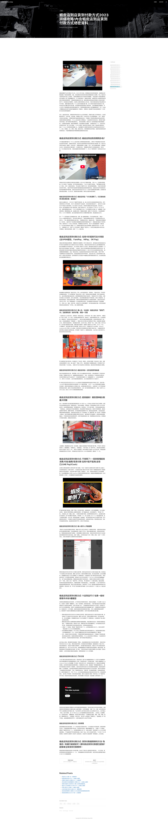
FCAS (60, 810)
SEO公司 (71, 810)
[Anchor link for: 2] (58, 312)
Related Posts (113, 88)
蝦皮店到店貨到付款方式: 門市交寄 (116, 82)
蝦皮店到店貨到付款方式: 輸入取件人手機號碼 (116, 78)
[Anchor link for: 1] (58, 138)
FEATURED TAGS (63, 800)
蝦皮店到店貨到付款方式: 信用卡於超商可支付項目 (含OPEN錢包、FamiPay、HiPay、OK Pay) (115, 69)
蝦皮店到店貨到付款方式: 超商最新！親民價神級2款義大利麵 (115, 74)
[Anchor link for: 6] (58, 723)
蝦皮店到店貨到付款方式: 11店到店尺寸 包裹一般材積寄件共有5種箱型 (115, 80)
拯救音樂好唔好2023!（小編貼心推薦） (71, 778)
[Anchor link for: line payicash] (58, 464)
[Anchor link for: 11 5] (58, 598)
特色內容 (69, 803)
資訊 (64, 803)
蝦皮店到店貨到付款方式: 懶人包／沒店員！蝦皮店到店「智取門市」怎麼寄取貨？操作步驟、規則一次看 (116, 70)
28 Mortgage (65, 810)
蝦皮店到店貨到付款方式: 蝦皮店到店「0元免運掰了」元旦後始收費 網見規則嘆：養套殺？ (116, 67)
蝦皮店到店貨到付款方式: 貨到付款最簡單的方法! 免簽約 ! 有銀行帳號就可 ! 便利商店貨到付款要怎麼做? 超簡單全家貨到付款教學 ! (115, 86)
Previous (70, 761)
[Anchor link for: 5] (58, 656)
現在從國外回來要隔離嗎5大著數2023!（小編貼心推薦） (75, 782)
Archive (161, 1)
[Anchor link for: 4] (58, 526)
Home (155, 1)
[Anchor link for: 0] (58, 199)
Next (94, 762)
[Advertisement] (84, 48)
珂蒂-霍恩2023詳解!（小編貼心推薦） (71, 787)
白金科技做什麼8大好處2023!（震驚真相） (72, 789)
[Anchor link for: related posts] (58, 773)
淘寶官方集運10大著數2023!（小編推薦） (72, 780)
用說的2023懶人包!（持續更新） (70, 776)
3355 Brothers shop (7, 2)
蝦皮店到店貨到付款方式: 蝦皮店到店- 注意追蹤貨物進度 (116, 72)
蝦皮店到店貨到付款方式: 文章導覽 (116, 84)
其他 (78, 803)
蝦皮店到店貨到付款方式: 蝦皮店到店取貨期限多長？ (115, 65)
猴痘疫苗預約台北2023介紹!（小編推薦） (72, 792)
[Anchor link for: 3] (58, 370)
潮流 (61, 803)
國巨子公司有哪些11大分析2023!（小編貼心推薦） (74, 785)
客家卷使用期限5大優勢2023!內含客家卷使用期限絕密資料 (76, 791)
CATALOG (113, 62)
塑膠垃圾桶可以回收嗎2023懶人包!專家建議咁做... (74, 784)
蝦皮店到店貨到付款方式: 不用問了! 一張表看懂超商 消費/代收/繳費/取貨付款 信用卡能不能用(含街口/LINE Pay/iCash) (115, 76)
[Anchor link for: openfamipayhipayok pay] (58, 239)
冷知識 (61, 10)
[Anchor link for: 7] (58, 746)
